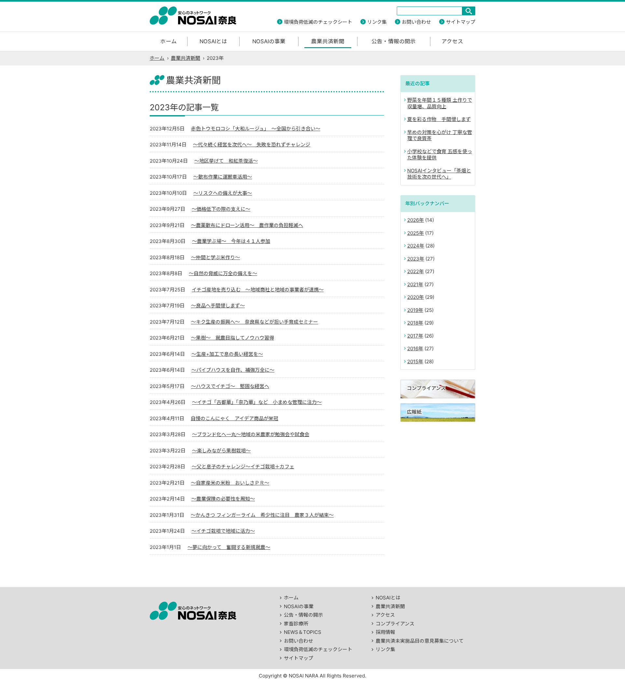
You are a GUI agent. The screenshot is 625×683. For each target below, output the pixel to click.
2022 (413, 271)
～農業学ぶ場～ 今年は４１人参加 (231, 241)
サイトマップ (460, 22)
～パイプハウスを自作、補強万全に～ (232, 370)
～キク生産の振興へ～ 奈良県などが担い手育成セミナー (254, 322)
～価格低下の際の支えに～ (221, 209)
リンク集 (377, 22)
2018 (412, 323)
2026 (413, 220)
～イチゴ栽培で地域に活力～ (223, 531)
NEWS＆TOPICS (302, 632)
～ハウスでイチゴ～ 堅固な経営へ (230, 386)
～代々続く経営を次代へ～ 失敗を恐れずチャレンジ (251, 144)
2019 (412, 310)
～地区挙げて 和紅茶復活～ (226, 161)
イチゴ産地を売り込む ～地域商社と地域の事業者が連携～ (258, 290)
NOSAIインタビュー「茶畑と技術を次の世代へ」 (439, 173)
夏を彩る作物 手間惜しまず (439, 119)
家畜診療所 (296, 624)
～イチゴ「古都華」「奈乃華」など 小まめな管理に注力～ (257, 402)
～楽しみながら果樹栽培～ (221, 451)
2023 (413, 259)
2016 (412, 348)
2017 (412, 336)
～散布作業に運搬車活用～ (222, 177)
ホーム (168, 41)
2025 (413, 233)
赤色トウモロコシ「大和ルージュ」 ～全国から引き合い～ (255, 129)
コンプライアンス (395, 624)
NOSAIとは (213, 41)
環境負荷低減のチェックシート (318, 22)
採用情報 (385, 632)
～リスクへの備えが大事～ (222, 193)
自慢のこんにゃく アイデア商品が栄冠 (234, 418)
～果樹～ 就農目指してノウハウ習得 (232, 338)
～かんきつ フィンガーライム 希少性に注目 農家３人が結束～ (262, 515)
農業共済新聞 (327, 41)
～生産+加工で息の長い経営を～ (227, 354)
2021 (412, 284)
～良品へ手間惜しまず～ (218, 305)
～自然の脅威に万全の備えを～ (223, 273)
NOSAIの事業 (268, 41)
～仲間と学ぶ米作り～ (215, 257)
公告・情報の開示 (393, 41)
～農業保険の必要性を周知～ (223, 499)
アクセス (452, 41)
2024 (413, 246)
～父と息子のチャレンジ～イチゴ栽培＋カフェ (243, 466)
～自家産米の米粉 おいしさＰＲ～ (230, 483)
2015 (412, 361)
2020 (413, 297)
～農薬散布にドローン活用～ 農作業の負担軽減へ (247, 225)
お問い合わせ (416, 22)
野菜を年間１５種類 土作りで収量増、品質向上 (439, 103)
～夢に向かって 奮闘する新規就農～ (229, 547)
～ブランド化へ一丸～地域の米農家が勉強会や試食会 (250, 434)
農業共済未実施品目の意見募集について (420, 641)
